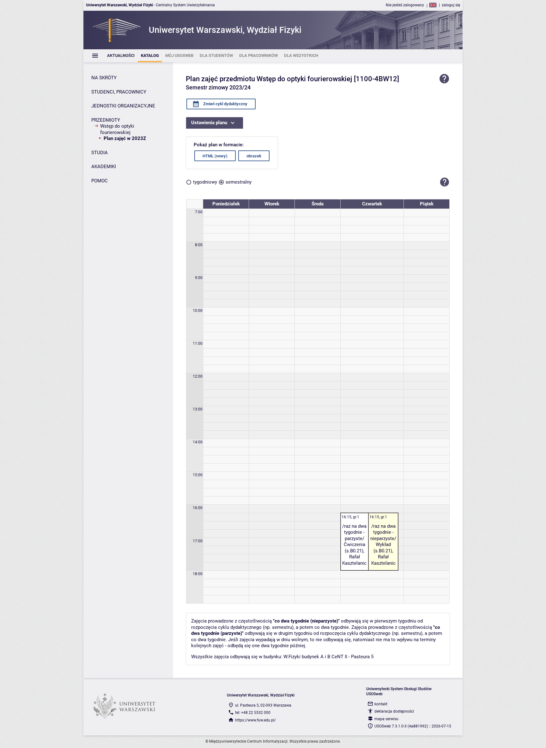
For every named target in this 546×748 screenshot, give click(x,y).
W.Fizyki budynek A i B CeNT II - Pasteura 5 (328, 657)
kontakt (380, 704)
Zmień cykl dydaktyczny (224, 103)
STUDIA (99, 152)
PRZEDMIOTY (105, 120)
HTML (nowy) (215, 156)
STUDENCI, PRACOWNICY (118, 92)
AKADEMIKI (103, 166)
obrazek (253, 156)
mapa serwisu (386, 719)
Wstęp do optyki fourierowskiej (117, 129)
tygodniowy (205, 182)
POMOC (99, 181)
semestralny (239, 182)
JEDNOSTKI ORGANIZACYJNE (123, 106)
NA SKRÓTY (104, 78)
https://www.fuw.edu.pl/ (255, 720)
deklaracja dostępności (394, 711)
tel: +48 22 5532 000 (252, 712)
